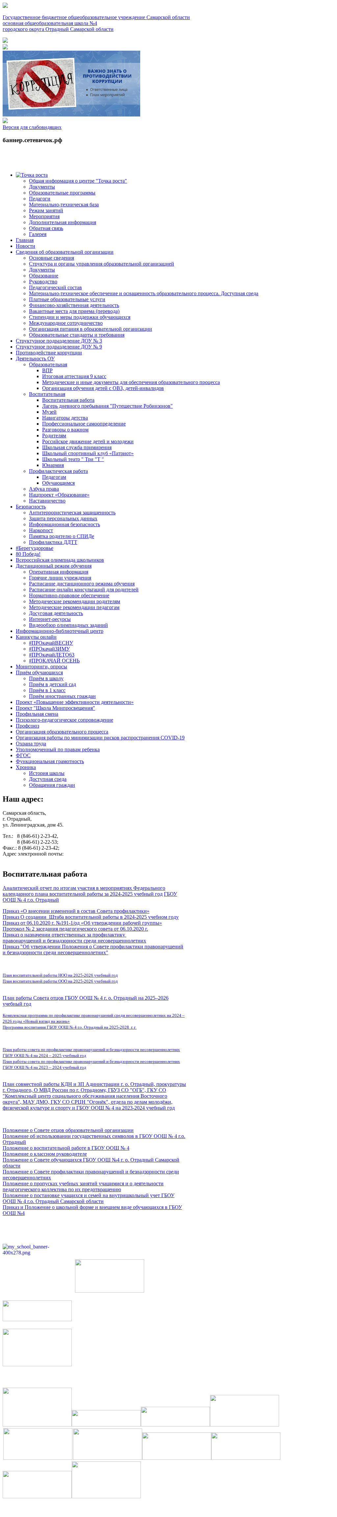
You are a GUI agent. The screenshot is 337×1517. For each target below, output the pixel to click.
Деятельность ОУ (35, 358)
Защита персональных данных (63, 518)
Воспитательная (47, 394)
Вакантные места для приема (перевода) (74, 311)
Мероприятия (44, 216)
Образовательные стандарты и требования (76, 335)
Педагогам (54, 477)
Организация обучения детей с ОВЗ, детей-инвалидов (103, 388)
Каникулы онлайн (36, 637)
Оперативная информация (58, 572)
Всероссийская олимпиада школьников (60, 560)
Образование (43, 275)
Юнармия (53, 465)
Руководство (43, 281)
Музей (49, 412)
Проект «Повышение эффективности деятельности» (75, 702)
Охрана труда (31, 743)
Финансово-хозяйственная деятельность (74, 305)
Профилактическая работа (58, 471)
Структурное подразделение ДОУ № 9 (59, 346)
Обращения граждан (52, 785)
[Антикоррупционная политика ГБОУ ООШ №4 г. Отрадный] (71, 114)
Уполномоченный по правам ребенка (58, 749)
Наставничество (47, 500)
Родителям (54, 435)
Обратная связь (46, 228)
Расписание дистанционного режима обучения (82, 583)
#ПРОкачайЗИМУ (49, 649)
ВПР (47, 370)
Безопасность (31, 506)
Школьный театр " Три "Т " (73, 459)
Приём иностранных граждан (62, 696)
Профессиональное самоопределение (84, 423)
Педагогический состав (55, 287)
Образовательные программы (62, 192)
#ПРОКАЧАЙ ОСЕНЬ (54, 660)
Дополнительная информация (62, 222)
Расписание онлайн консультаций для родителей (84, 589)
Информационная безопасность (64, 524)
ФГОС (23, 755)
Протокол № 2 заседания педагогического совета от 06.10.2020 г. (75, 929)
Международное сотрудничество (66, 323)
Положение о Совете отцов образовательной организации (68, 1130)
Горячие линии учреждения (60, 577)
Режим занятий (46, 210)
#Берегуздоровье (34, 548)
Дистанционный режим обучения (53, 566)
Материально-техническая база (64, 204)
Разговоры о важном (65, 429)
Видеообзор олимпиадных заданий (68, 625)
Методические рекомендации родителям (74, 601)
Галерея (37, 234)
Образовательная (48, 364)
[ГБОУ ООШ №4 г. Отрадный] (5, 121)
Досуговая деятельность (56, 613)
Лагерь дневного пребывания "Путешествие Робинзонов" (107, 406)
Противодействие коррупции (49, 352)
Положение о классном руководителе (45, 1154)
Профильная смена (37, 714)
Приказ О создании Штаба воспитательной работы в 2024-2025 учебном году (91, 917)
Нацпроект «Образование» (59, 495)
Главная (25, 240)
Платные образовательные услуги (67, 299)
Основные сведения (51, 258)
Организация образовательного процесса (62, 731)
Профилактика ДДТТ (53, 542)
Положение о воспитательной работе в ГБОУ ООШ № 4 (66, 1148)
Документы (42, 187)
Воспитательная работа (68, 400)
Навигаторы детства (65, 418)
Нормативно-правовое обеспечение (69, 595)
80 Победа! (28, 554)
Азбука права (44, 489)
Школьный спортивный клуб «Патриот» (88, 453)
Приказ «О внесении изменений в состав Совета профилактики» (76, 911)
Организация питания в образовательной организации (90, 329)
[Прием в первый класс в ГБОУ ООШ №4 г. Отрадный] (5, 41)
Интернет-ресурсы (50, 619)
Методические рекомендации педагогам (74, 607)
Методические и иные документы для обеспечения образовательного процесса (131, 382)
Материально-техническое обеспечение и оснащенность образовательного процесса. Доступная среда (143, 293)
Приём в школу (46, 678)
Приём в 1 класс (47, 690)
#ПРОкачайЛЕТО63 (51, 654)
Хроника (26, 767)
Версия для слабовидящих (32, 127)
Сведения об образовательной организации (65, 252)
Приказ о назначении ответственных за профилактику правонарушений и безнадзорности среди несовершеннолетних (74, 937)
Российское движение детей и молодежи (88, 441)
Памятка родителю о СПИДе (61, 536)
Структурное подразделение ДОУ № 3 (59, 341)
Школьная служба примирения (77, 447)
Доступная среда (47, 779)
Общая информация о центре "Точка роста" (78, 181)
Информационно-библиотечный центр (59, 631)
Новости (25, 246)
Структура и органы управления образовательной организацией (101, 264)
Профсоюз (27, 726)
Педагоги (39, 198)
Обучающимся (58, 483)
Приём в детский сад (52, 684)
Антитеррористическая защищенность (72, 512)
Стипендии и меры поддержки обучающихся (79, 317)
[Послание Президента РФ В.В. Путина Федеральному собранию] (5, 47)
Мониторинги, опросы (41, 666)
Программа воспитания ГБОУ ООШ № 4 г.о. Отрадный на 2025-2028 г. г (70, 1027)
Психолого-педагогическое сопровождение (64, 720)
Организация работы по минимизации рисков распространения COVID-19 (100, 737)
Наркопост (41, 530)
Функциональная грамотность (50, 761)
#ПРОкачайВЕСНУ (51, 643)
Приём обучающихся (39, 672)
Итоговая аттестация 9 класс (74, 376)
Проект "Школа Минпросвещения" (55, 708)
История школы (47, 773)
